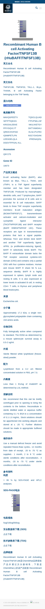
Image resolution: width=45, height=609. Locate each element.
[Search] (35, 8)
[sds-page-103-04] (22, 29)
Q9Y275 (7, 154)
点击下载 (7, 534)
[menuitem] (35, 8)
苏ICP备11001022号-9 (21, 605)
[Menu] (40, 8)
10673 (6, 165)
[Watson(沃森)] (18, 8)
